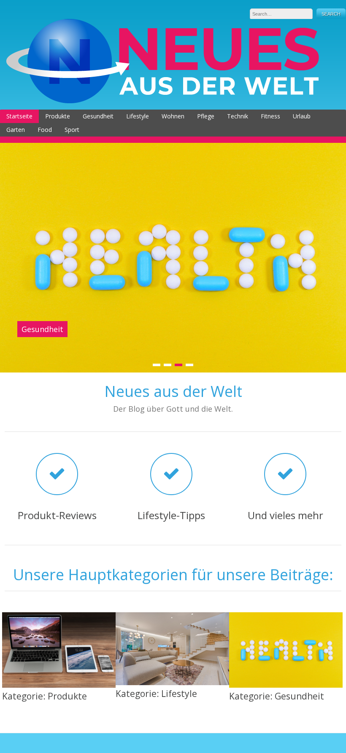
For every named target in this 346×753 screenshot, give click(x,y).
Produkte (57, 116)
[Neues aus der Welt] (162, 101)
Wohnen (173, 116)
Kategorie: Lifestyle (156, 693)
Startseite (19, 116)
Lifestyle (137, 116)
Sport (72, 130)
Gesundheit (98, 116)
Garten (15, 130)
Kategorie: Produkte (44, 696)
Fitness (270, 116)
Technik (237, 116)
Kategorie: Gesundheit (276, 696)
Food (45, 130)
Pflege (205, 116)
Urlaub (302, 116)
